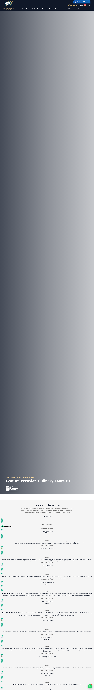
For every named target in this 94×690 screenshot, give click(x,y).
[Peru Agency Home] (9, 4)
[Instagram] (71, 5)
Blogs (81, 5)
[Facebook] (69, 5)
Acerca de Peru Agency (78, 8)
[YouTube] (74, 5)
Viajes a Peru (25, 8)
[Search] (89, 5)
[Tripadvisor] (77, 5)
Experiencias (58, 8)
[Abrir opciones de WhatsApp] (90, 686)
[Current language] (86, 5)
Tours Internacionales (47, 8)
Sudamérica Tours (35, 8)
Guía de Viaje (67, 8)
